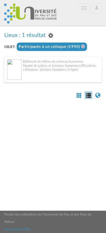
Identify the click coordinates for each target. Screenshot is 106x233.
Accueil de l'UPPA (17, 229)
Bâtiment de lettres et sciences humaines (53, 61)
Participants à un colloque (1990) (50, 47)
